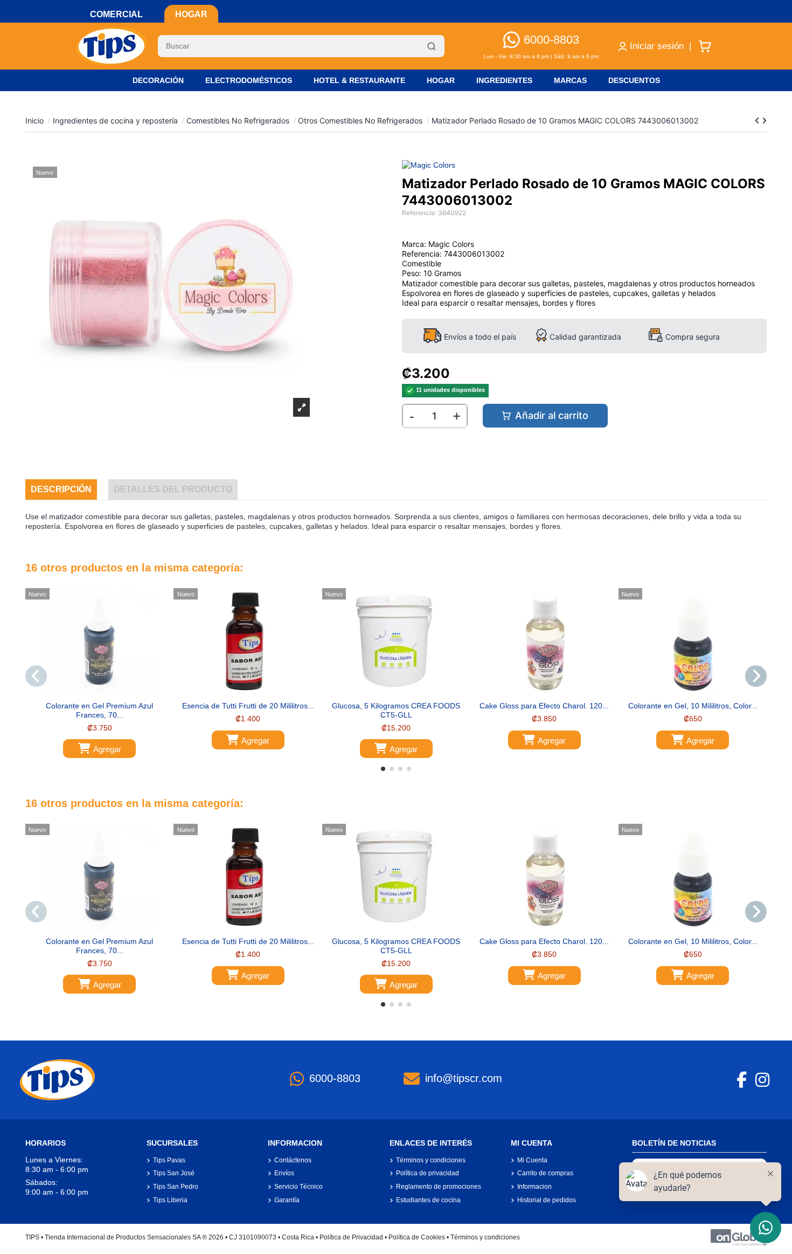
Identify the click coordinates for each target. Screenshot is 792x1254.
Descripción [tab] (61, 489)
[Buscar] (431, 46)
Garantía (287, 1200)
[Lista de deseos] (91, 692)
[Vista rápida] (107, 692)
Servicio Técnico (298, 1186)
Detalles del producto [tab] (173, 489)
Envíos (284, 1173)
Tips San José (173, 1173)
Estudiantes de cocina (428, 1200)
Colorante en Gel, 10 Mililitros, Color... (693, 705)
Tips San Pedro (175, 1186)
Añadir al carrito (551, 415)
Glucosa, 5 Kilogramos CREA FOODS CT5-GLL (396, 710)
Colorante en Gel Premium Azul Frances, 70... (99, 710)
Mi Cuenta (532, 1160)
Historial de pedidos (546, 1200)
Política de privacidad (427, 1173)
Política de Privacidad (351, 1237)
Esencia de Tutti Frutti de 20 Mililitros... (248, 705)
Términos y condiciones (431, 1160)
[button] (383, 769)
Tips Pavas (169, 1160)
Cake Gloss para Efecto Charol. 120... (544, 705)
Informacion (534, 1186)
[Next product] (764, 120)
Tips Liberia (170, 1200)
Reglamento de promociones (438, 1186)
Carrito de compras (545, 1173)
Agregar (107, 749)
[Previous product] (758, 120)
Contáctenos (292, 1160)
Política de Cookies (416, 1237)
